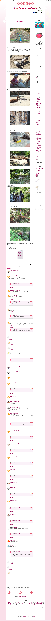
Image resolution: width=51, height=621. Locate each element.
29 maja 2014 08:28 (15, 270)
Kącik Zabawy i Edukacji (16, 266)
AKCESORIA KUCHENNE (29, 602)
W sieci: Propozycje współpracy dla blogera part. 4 (38, 139)
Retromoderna (12, 430)
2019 (36, 82)
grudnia (37, 89)
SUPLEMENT (9, 607)
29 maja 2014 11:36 (15, 382)
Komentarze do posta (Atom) (22, 596)
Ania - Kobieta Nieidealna (13, 407)
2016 (36, 86)
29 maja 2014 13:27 (17, 329)
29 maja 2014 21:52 (16, 487)
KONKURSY (16, 603)
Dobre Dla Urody (12, 371)
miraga (13, 283)
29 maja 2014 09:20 (16, 309)
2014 (36, 88)
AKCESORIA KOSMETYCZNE (20, 602)
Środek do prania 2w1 (39, 103)
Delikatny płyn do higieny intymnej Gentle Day (38, 118)
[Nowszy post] (9, 593)
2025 (36, 75)
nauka (40, 607)
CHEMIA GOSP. (36, 602)
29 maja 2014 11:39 (13, 396)
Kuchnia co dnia (38, 185)
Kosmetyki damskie (11, 604)
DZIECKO (11, 266)
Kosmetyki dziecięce (21, 604)
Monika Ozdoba (12, 309)
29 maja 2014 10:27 (17, 371)
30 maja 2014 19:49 (15, 540)
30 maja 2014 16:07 (15, 527)
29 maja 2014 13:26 (17, 301)
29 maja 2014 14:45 (16, 443)
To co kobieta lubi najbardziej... (38, 173)
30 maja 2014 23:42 (17, 533)
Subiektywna (11, 487)
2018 (36, 83)
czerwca (37, 97)
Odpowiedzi (11, 281)
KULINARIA (31, 603)
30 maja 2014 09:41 (17, 507)
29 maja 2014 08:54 (18, 290)
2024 (36, 76)
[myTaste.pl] (25, 618)
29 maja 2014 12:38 (19, 407)
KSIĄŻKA (23, 603)
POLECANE (21, 266)
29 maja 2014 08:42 (15, 275)
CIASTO (42, 602)
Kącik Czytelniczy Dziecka (38, 604)
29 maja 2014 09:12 (17, 283)
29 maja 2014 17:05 (14, 482)
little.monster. (11, 401)
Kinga (10, 456)
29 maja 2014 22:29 (17, 493)
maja (37, 98)
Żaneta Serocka (12, 443)
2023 (36, 77)
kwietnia (37, 152)
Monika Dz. (11, 295)
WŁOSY (22, 607)
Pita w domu (37, 110)
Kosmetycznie (39, 603)
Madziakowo (11, 540)
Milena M (11, 270)
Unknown (11, 275)
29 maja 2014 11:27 (16, 376)
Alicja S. (11, 514)
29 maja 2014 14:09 (16, 430)
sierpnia (37, 94)
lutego (37, 155)
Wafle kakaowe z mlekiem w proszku (41, 187)
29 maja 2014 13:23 (15, 413)
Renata (11, 482)
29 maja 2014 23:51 (14, 500)
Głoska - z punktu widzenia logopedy (39, 168)
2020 (36, 81)
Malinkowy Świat (12, 366)
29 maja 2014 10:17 (17, 366)
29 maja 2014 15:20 (14, 456)
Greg (10, 545)
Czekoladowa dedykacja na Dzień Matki (39, 137)
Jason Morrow (24, 616)
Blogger (34, 616)
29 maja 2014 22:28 (17, 475)
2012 (36, 159)
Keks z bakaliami (38, 147)
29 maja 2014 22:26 (17, 449)
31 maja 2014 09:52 (17, 551)
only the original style (12, 290)
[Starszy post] (31, 593)
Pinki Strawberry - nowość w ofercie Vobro (41, 175)
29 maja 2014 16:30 (15, 469)
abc (10, 396)
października (38, 92)
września (37, 93)
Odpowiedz (10, 279)
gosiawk (11, 500)
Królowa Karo (12, 376)
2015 (36, 87)
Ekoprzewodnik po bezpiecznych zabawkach (38, 120)
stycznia (37, 156)
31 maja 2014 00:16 (13, 545)
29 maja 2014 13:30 (17, 388)
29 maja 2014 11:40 (16, 401)
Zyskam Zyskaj (38, 179)
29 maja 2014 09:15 (15, 295)
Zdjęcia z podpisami (38, 134)
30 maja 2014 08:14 (14, 514)
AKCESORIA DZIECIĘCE (10, 602)
